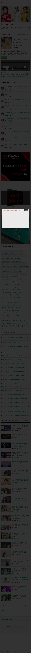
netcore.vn (17, 228)
